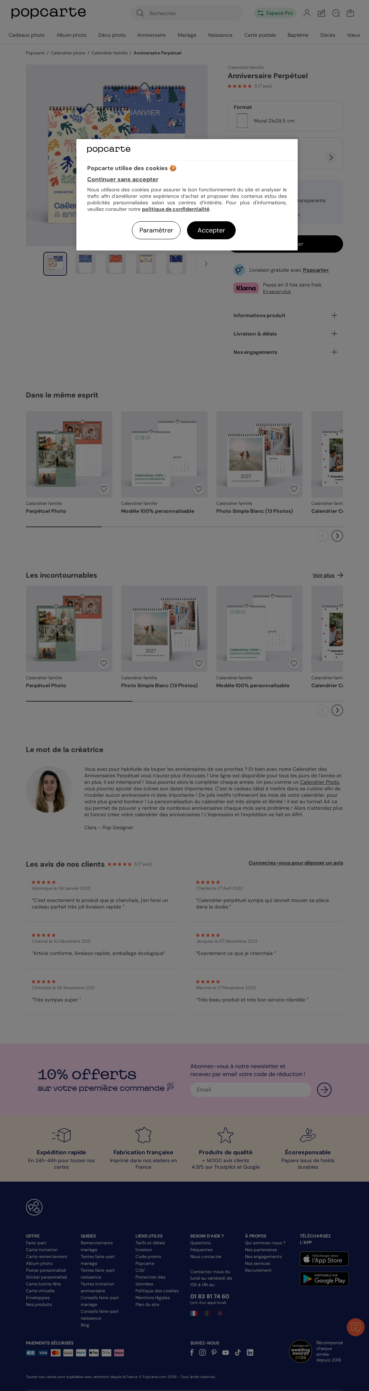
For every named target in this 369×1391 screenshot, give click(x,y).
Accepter (211, 230)
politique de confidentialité (175, 209)
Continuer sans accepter (123, 179)
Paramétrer (156, 230)
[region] (187, 194)
